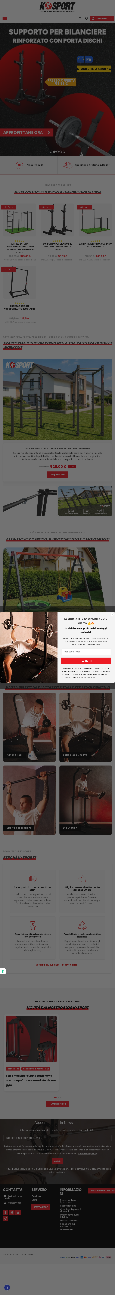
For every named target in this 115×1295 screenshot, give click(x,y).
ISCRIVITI (86, 660)
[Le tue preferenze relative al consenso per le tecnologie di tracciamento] (3, 971)
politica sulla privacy (88, 677)
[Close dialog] (112, 614)
